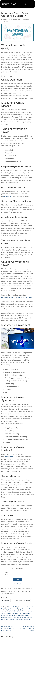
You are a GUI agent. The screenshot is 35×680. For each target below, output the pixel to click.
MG (5, 609)
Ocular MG (7, 196)
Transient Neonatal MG (23, 619)
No (7, 575)
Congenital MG (12, 607)
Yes (7, 572)
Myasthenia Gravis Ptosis (9, 615)
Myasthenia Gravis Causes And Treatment (16, 297)
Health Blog (9, 4)
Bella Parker (6, 19)
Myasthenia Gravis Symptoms (15, 617)
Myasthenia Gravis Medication (20, 613)
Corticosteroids (9, 457)
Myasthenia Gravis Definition (15, 611)
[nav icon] (30, 4)
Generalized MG (23, 607)
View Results (17, 584)
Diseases (26, 19)
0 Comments (5, 21)
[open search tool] (25, 4)
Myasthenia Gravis (12, 609)
